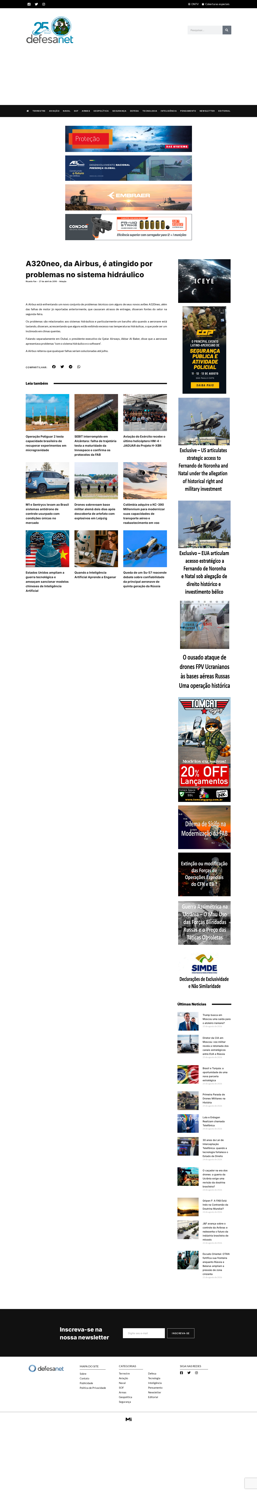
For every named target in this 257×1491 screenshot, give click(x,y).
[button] (54, 366)
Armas (86, 111)
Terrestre (39, 111)
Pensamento (188, 111)
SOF (76, 111)
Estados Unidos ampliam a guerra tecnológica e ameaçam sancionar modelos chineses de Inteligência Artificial (47, 581)
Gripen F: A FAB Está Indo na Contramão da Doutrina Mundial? (215, 1204)
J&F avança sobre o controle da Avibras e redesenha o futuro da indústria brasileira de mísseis (215, 1231)
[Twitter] (36, 4)
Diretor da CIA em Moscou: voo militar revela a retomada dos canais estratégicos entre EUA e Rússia (216, 1045)
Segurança (119, 111)
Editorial (224, 111)
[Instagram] (43, 4)
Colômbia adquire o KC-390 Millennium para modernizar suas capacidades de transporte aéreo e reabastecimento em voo (144, 514)
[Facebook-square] (29, 4)
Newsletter (207, 111)
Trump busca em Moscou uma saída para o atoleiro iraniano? (217, 1018)
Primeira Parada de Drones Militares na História (214, 1098)
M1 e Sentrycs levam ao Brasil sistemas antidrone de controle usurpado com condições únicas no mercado (47, 514)
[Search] (227, 30)
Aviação (54, 111)
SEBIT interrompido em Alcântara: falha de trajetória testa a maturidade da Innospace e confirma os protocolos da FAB (95, 445)
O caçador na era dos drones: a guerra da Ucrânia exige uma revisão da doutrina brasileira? (215, 1178)
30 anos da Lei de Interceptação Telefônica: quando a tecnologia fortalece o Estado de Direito (215, 1148)
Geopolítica (101, 111)
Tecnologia (149, 111)
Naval (66, 111)
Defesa (134, 111)
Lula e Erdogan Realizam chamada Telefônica (214, 1121)
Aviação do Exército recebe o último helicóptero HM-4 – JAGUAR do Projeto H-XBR (144, 441)
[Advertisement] (128, 70)
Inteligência (169, 111)
